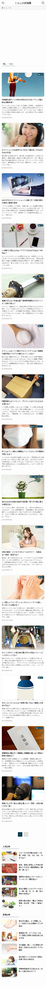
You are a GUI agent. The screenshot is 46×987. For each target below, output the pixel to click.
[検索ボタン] (43, 3)
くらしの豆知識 (23, 3)
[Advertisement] (23, 34)
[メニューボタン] (3, 3)
